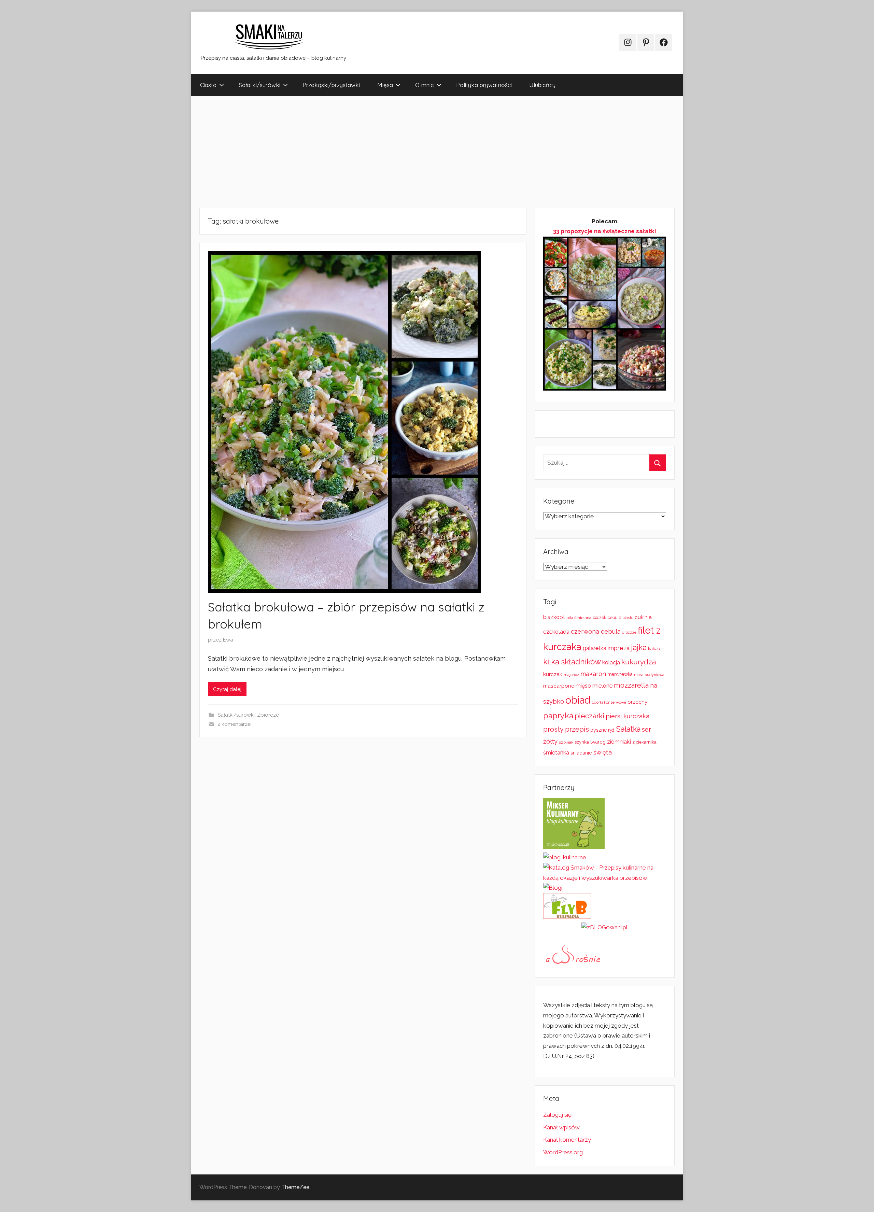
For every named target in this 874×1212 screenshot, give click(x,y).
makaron (593, 673)
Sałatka (628, 729)
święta (602, 752)
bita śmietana (578, 617)
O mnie (424, 84)
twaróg (598, 742)
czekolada (556, 632)
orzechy (637, 702)
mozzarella (631, 685)
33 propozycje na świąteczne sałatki (604, 231)
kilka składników (572, 661)
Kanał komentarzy (567, 1139)
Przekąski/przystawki (331, 84)
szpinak (566, 742)
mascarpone (558, 686)
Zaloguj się (557, 1114)
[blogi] (552, 887)
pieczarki (589, 715)
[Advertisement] (396, 152)
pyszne (598, 730)
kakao (654, 648)
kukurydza (638, 662)
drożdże (629, 632)
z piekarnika (644, 742)
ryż (611, 730)
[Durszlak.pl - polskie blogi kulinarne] (564, 857)
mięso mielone (594, 685)
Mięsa (385, 84)
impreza (619, 648)
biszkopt (554, 617)
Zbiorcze (268, 715)
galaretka (594, 648)
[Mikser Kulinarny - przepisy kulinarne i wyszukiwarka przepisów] (574, 847)
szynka (582, 742)
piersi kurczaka (627, 716)
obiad (578, 700)
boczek (599, 617)
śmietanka (556, 752)
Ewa (228, 640)
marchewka (620, 674)
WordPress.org (563, 1152)
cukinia (643, 617)
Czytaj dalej (227, 689)
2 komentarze (234, 724)
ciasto (628, 617)
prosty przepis (566, 729)
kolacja (611, 662)
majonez (571, 675)
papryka (558, 715)
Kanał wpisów (561, 1127)
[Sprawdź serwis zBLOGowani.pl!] (604, 927)
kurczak (552, 674)
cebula (614, 617)
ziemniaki (619, 741)
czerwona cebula (596, 631)
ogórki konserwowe (609, 702)
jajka (639, 647)
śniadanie (581, 753)
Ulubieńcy (542, 84)
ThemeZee (295, 1187)
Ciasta (208, 84)
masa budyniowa (649, 675)
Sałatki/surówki (259, 84)
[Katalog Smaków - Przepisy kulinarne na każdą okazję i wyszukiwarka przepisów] (604, 877)
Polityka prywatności (484, 84)
